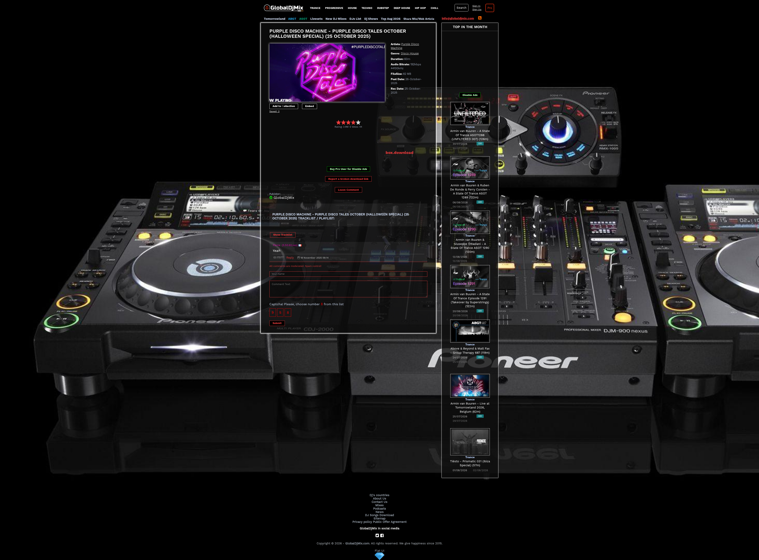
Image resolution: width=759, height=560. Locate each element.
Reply (290, 257)
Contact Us (379, 502)
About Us (379, 498)
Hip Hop (420, 8)
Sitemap (379, 518)
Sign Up (476, 9)
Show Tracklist (282, 234)
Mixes (379, 505)
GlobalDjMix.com (357, 543)
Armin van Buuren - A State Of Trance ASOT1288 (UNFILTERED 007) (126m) (470, 135)
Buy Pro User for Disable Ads (348, 169)
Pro (489, 8)
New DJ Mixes (336, 19)
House (352, 8)
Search (461, 7)
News (380, 512)
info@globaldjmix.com (458, 18)
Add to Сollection (284, 106)
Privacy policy (362, 522)
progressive (334, 8)
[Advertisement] (341, 139)
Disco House (410, 53)
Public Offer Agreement (390, 522)
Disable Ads (470, 95)
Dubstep (383, 8)
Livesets (316, 19)
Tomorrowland (274, 19)
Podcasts (379, 508)
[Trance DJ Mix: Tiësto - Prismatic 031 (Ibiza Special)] (470, 441)
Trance (315, 8)
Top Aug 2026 (390, 19)
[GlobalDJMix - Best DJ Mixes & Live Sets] (282, 6)
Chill (434, 8)
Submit (277, 323)
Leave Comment (348, 189)
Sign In (476, 6)
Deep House (402, 8)
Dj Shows (371, 19)
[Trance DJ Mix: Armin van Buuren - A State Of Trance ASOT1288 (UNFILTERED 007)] (470, 113)
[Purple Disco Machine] (327, 71)
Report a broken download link (348, 178)
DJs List (355, 19)
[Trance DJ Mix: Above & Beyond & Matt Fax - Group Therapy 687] (470, 331)
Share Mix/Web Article (418, 18)
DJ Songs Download (379, 515)
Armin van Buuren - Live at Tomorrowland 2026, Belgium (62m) (469, 407)
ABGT (292, 19)
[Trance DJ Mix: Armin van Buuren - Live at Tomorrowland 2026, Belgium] (470, 385)
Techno (367, 8)
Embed (309, 106)
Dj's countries (379, 495)
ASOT (303, 19)
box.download (399, 152)
